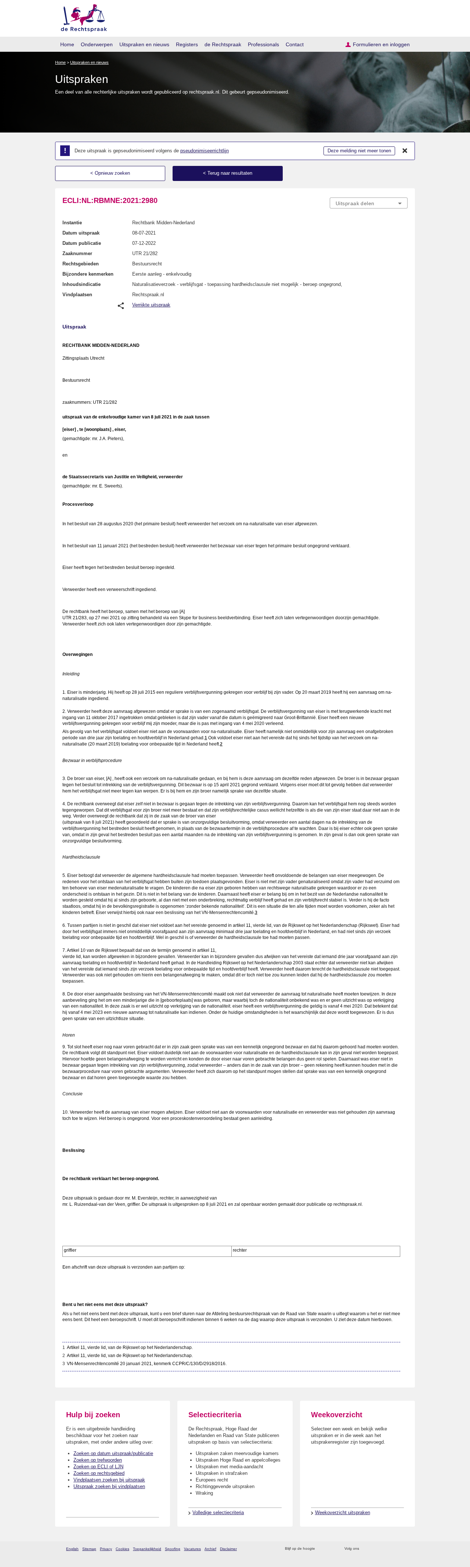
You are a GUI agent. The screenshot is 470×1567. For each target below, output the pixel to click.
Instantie (72, 222)
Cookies (122, 1549)
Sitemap (89, 1549)
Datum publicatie (81, 243)
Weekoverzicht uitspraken (342, 1512)
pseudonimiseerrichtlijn (204, 150)
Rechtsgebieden (80, 263)
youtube (404, 1549)
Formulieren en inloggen (381, 44)
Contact (295, 44)
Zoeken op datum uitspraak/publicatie (113, 1453)
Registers (187, 44)
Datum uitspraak (81, 233)
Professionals (263, 44)
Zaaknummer (77, 253)
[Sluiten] (405, 151)
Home (67, 44)
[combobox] (369, 203)
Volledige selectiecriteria (218, 1512)
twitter (365, 1549)
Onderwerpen (97, 44)
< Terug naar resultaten (227, 173)
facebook (375, 1549)
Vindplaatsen (77, 294)
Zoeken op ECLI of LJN (98, 1466)
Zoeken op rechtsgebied (98, 1473)
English (72, 1549)
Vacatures (192, 1549)
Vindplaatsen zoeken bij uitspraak (109, 1480)
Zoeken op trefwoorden (97, 1460)
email (331, 1549)
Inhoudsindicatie (81, 284)
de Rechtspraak (223, 44)
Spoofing (172, 1549)
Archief (210, 1549)
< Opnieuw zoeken (110, 173)
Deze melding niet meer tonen (359, 150)
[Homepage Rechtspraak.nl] (81, 16)
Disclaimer (228, 1549)
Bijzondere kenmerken (87, 274)
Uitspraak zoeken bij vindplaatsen (109, 1486)
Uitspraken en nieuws (144, 44)
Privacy (106, 1549)
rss (322, 1549)
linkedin (394, 1549)
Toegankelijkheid (147, 1549)
